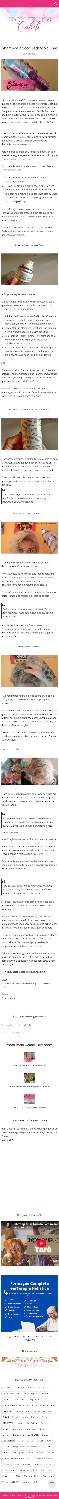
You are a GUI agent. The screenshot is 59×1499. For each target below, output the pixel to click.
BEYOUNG (20, 1399)
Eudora (35, 1417)
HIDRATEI (7, 1423)
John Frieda (31, 1423)
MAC (49, 1441)
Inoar (19, 1423)
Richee (5, 1464)
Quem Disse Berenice (13, 1458)
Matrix (5, 1447)
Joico (43, 1423)
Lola (21, 1441)
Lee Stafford (8, 1441)
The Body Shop (31, 1476)
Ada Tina (21, 1393)
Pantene (51, 1452)
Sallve (38, 1464)
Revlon (49, 1458)
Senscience (46, 1470)
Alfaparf (33, 1393)
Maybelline (18, 1447)
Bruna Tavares (47, 1405)
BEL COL (7, 1399)
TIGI (18, 1476)
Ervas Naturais (20, 1417)
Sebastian (24, 1470)
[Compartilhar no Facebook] (19, 1025)
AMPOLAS (7, 1388)
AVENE (31, 1388)
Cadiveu (19, 1411)
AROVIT (20, 1388)
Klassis (6, 1435)
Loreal (30, 1441)
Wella (35, 1482)
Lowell (40, 1441)
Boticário (24, 1405)
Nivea (30, 1452)
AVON (41, 1388)
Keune (43, 1429)
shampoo (14, 1032)
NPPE (5, 1452)
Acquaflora (7, 1393)
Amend (44, 1393)
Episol (5, 1417)
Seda (35, 1470)
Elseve (51, 1411)
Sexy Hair (7, 1476)
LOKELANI (33, 1435)
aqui (28, 971)
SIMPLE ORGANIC (21, 1464)
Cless (29, 1411)
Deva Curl (40, 1411)
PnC (44, 1016)
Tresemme (48, 1476)
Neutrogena (18, 1452)
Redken (39, 1458)
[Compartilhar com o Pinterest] (30, 1025)
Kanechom (17, 1429)
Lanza (45, 1435)
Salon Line (49, 1464)
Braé (34, 1405)
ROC (30, 1458)
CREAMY (6, 1411)
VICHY (15, 1482)
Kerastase (31, 1429)
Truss (5, 1482)
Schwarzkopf (8, 1470)
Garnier (46, 1417)
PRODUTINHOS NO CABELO (19, 1495)
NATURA (48, 1447)
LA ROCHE (18, 1435)
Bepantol (34, 1399)
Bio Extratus (8, 1405)
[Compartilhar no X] (24, 1025)
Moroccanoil (33, 1447)
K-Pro (5, 1429)
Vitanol (25, 1482)
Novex (40, 1452)
